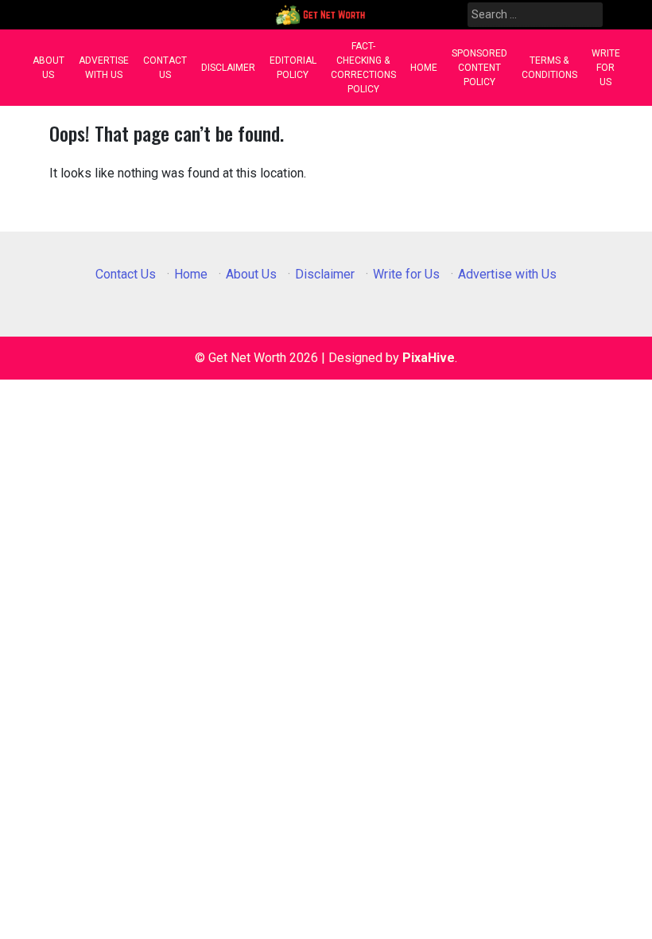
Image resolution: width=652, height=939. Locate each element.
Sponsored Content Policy (479, 68)
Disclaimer (228, 67)
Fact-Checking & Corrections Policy (363, 68)
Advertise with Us (104, 67)
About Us (48, 67)
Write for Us (606, 68)
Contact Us (165, 67)
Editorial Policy (293, 67)
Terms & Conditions (549, 67)
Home (423, 67)
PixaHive (428, 357)
